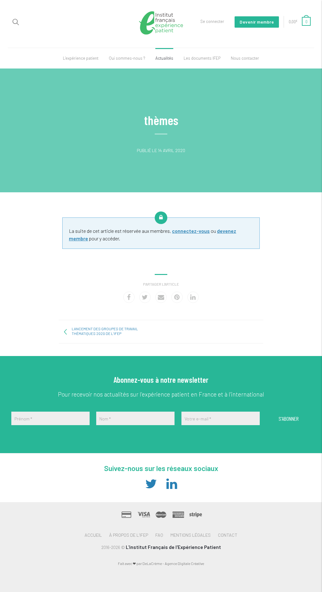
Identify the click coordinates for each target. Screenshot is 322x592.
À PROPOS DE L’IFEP (128, 535)
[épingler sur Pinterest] (177, 297)
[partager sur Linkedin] (193, 297)
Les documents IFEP (202, 58)
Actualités (164, 58)
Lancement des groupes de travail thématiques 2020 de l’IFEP (105, 331)
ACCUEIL (93, 535)
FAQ (159, 535)
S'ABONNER (289, 418)
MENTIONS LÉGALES (190, 535)
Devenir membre (257, 22)
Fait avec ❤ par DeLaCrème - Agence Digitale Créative (161, 563)
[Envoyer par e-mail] (161, 297)
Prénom (23, 418)
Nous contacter (245, 58)
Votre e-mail (198, 418)
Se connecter (212, 21)
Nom (105, 418)
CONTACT (227, 535)
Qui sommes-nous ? (127, 58)
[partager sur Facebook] (129, 297)
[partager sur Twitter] (145, 297)
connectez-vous (191, 231)
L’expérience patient (80, 58)
